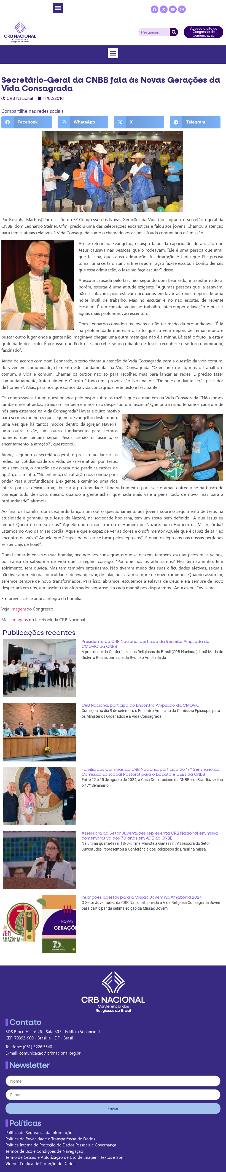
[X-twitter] (164, 9)
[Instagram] (182, 9)
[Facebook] (154, 9)
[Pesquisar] (174, 32)
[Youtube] (173, 9)
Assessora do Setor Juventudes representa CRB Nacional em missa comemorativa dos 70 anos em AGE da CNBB (150, 835)
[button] (58, 8)
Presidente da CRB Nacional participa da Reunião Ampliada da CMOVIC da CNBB (145, 644)
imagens (18, 609)
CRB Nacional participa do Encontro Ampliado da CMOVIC (141, 705)
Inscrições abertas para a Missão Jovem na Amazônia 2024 (142, 897)
